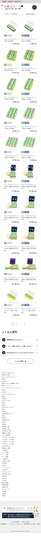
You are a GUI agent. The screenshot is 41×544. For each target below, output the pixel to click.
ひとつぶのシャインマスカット (12, 388)
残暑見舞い (5, 485)
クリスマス (5, 489)
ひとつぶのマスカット (9, 377)
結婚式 (4, 493)
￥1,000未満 (6, 435)
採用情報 (3, 524)
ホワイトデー (6, 472)
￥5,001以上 (6, 446)
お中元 (4, 480)
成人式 (4, 465)
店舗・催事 (14, 8)
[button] (28, 323)
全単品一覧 (5, 429)
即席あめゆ (5, 420)
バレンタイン (6, 467)
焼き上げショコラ (8, 407)
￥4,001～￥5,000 (8, 444)
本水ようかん (6, 401)
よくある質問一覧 (20, 361)
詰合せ (4, 381)
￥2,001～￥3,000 (8, 439)
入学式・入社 (6, 474)
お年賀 (4, 463)
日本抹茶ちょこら (8, 413)
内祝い (4, 495)
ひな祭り (5, 470)
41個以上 (5, 459)
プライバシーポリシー (16, 524)
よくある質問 (15, 522)
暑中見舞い (5, 483)
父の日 (4, 478)
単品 (3, 379)
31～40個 (5, 457)
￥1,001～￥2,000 (8, 437)
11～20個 (5, 452)
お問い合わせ (26, 522)
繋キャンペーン (7, 385)
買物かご (20, 7)
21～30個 (5, 454)
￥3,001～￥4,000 (8, 442)
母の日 (4, 476)
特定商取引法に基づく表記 (32, 524)
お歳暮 (4, 491)
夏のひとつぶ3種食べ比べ (10, 383)
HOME (4, 373)
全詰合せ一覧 (6, 431)
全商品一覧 (5, 426)
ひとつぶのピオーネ (8, 394)
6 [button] (24, 324)
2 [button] (16, 324)
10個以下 (5, 450)
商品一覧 (7, 8)
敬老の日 (5, 487)
